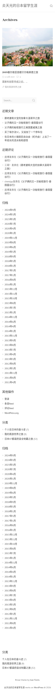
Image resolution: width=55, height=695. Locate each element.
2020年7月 (10, 223)
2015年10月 (11, 298)
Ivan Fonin (34, 680)
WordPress (38, 687)
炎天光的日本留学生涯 (14, 687)
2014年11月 (11, 317)
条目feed (9, 403)
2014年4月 (10, 326)
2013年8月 (10, 345)
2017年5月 (10, 270)
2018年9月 (10, 256)
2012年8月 (10, 363)
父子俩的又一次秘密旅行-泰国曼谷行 (24, 122)
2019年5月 (10, 251)
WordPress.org (12, 412)
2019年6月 (10, 247)
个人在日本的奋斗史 (15, 429)
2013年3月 (10, 359)
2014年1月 (10, 331)
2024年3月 (10, 214)
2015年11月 (11, 293)
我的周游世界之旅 (13, 87)
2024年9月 (10, 209)
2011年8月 (10, 377)
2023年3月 (10, 219)
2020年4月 (10, 228)
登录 (7, 398)
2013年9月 (10, 340)
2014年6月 (10, 321)
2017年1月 (10, 275)
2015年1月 (10, 312)
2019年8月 (10, 242)
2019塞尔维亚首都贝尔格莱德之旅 (20, 72)
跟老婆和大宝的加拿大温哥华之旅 (22, 118)
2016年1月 (10, 284)
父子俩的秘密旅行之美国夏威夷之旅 (23, 127)
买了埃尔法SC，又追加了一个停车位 (23, 132)
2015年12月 (11, 289)
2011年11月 (11, 372)
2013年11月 (11, 335)
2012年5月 (10, 368)
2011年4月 (10, 382)
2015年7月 (10, 307)
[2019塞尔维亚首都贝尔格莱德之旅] (27, 48)
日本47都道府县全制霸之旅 (19, 438)
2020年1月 (10, 233)
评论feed (9, 408)
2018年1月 (10, 265)
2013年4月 (10, 354)
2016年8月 (10, 279)
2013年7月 (10, 349)
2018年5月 (10, 261)
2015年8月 (10, 303)
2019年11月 (11, 237)
